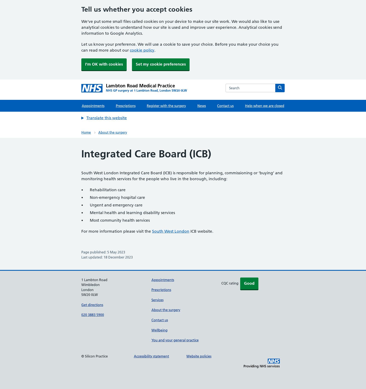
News (201, 106)
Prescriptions (126, 106)
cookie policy (142, 50)
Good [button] (249, 283)
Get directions (92, 305)
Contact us (225, 106)
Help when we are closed (264, 106)
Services (157, 300)
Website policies (198, 356)
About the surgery (112, 132)
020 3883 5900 (92, 315)
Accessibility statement (151, 356)
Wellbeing (159, 330)
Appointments (93, 106)
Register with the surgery (166, 106)
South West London (170, 231)
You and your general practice (175, 340)
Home (86, 132)
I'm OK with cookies (104, 64)
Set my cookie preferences (161, 64)
